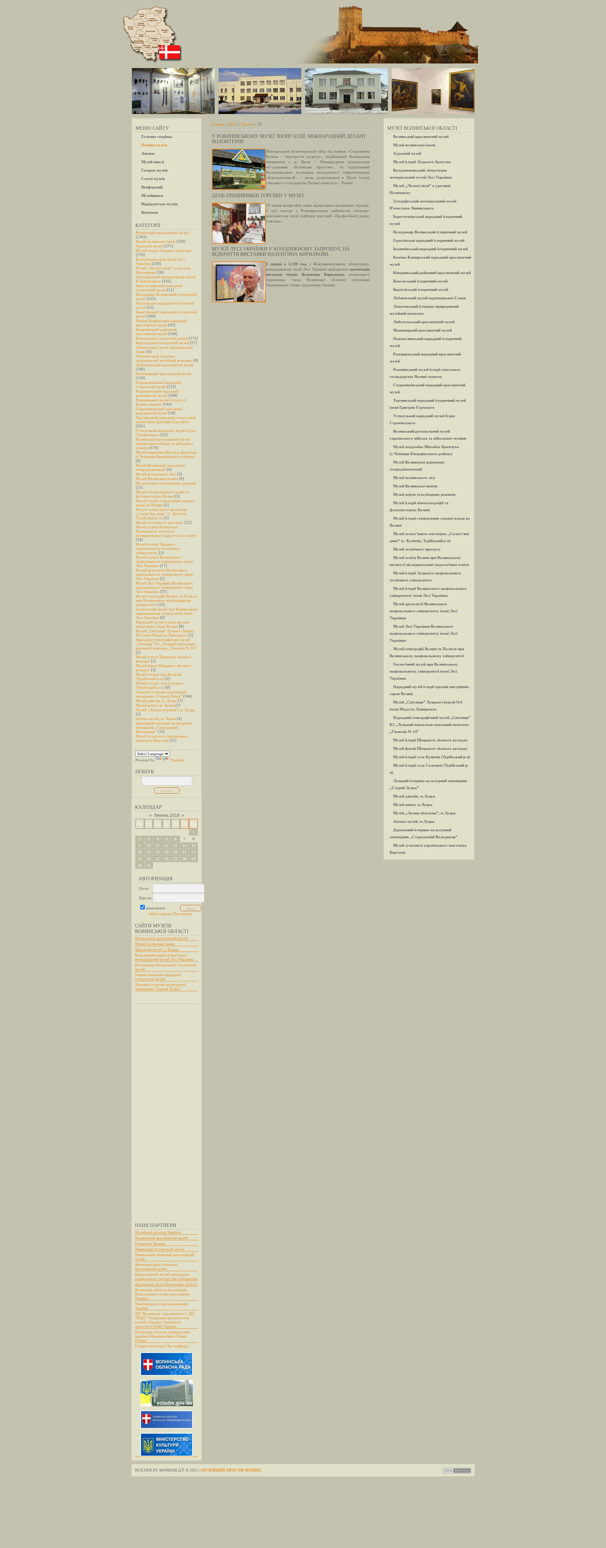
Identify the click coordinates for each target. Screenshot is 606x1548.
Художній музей (149, 246)
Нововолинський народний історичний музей (158, 384)
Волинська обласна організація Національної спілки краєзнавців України (162, 1294)
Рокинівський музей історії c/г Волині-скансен (161, 402)
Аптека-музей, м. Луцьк (156, 718)
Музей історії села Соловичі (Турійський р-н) (159, 685)
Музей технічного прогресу (159, 522)
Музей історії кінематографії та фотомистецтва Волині (162, 494)
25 (157, 859)
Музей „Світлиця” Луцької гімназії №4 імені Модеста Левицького (165, 633)
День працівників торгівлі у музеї (258, 195)
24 (149, 859)
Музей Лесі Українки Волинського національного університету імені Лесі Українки (164, 587)
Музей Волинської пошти (157, 478)
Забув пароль (160, 914)
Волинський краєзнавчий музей (162, 233)
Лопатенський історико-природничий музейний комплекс (164, 358)
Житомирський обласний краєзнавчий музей (156, 1266)
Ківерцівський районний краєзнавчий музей (156, 331)
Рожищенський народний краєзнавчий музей (157, 393)
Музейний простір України (158, 1232)
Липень (247, 124)
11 (157, 845)
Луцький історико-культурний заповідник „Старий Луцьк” (161, 694)
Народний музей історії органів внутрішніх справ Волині (162, 624)
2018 (232, 124)
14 (184, 845)
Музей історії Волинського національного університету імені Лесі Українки (164, 561)
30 (139, 865)
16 (139, 852)
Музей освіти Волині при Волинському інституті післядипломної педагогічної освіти (166, 531)
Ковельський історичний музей (162, 338)
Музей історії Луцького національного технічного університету (158, 548)
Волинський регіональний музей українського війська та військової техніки (164, 443)
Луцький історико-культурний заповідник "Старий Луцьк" (160, 986)
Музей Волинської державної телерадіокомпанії (160, 467)
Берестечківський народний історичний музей (159, 287)
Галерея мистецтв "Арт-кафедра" (162, 1346)
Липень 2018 (167, 815)
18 (157, 852)
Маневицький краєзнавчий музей (163, 374)
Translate (177, 760)
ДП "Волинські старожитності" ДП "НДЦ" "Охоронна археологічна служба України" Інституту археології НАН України (164, 1320)
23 (139, 859)
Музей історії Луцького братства (163, 250)
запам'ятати (155, 908)
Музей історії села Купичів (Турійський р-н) (158, 676)
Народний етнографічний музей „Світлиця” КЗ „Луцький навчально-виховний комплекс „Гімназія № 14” (166, 644)
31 (149, 865)
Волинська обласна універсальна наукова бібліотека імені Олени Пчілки (162, 1336)
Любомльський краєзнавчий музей (164, 365)
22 (193, 852)
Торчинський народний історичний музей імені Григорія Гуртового (166, 419)
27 (175, 859)
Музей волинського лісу (156, 474)
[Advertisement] (163, 1110)
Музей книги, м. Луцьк (155, 705)
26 (166, 859)
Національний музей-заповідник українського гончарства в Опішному (166, 1276)
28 (184, 859)
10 (149, 845)
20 (175, 852)
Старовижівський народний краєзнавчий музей (159, 411)
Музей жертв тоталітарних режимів (166, 483)
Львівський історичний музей (159, 1249)
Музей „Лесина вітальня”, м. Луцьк (165, 710)
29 (193, 859)
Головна (217, 124)
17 (149, 852)
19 (166, 852)
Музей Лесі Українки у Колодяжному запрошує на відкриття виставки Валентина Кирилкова (281, 251)
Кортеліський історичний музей (162, 343)
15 (193, 845)
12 (166, 845)
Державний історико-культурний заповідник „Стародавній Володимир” (163, 727)
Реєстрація (183, 914)
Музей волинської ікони (155, 241)
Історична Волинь (150, 1243)
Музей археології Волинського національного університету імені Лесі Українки (164, 574)
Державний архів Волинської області (166, 1284)
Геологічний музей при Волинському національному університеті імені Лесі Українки (167, 613)
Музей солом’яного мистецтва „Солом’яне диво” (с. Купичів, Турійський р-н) (161, 513)
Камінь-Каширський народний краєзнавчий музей (161, 323)
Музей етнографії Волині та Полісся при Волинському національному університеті (166, 600)
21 (184, 852)
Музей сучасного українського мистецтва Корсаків (162, 738)
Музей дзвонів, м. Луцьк (156, 701)
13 (175, 845)
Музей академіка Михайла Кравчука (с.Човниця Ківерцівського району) (166, 454)
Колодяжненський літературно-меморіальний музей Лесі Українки (164, 957)
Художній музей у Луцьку (157, 949)
